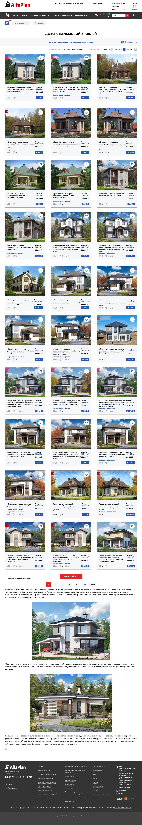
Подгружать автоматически (19, 578)
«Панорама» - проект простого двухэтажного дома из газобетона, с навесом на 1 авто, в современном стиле (67, 455)
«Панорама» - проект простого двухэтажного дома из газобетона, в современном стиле (20, 454)
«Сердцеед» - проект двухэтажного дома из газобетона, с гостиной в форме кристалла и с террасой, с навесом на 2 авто (20, 403)
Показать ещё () (71, 576)
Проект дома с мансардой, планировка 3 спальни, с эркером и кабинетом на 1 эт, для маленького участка (66, 507)
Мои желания (69, 784)
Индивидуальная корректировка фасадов (75, 771)
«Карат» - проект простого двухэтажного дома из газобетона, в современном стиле (66, 302)
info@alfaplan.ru (119, 3)
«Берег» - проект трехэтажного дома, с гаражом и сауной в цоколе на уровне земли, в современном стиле (66, 248)
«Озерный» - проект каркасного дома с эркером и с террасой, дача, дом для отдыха (20, 89)
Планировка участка (44, 798)
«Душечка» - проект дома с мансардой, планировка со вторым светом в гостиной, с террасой (66, 144)
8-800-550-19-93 (98, 3)
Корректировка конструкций (47, 794)
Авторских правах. (122, 807)
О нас (94, 774)
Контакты (96, 778)
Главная (40, 766)
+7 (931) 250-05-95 (125, 777)
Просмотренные (70, 780)
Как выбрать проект (44, 786)
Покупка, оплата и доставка (47, 774)
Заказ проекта (81, 15)
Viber (121, 793)
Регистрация (12, 788)
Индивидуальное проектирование (76, 766)
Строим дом (69, 788)
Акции (95, 798)
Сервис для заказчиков (62, 15)
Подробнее (17, 79)
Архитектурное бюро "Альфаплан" (12, 772)
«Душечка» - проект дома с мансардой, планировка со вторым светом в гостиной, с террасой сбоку (112, 90)
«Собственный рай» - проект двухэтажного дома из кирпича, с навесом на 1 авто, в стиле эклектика (20, 558)
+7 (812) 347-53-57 (125, 781)
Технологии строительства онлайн (76, 798)
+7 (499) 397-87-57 (125, 784)
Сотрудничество (98, 786)
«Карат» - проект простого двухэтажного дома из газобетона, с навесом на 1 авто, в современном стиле (112, 303)
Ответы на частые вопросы (47, 782)
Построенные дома (99, 766)
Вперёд (92, 585)
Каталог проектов (19, 15)
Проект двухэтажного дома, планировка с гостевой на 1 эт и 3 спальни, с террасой (20, 302)
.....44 (84, 585)
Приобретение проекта (39, 15)
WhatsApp (122, 790)
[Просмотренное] (96, 15)
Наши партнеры (70, 801)
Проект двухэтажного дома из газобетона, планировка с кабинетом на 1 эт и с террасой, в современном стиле (111, 558)
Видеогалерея (97, 770)
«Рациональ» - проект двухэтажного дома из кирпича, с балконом (112, 195)
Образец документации (45, 778)
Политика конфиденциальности (103, 794)
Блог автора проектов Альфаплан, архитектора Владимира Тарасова (76, 793)
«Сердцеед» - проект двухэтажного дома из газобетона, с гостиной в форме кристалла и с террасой (112, 351)
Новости (95, 782)
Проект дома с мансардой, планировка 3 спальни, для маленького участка (17, 195)
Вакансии (95, 790)
